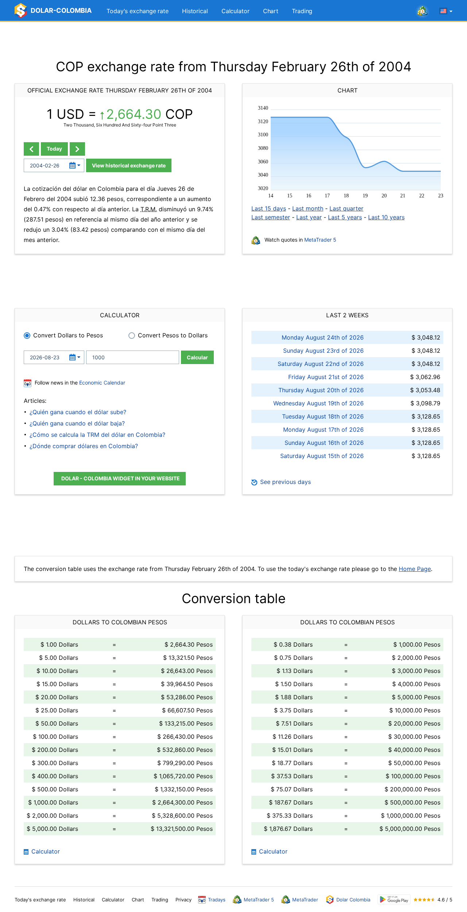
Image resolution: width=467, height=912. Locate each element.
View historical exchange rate (129, 165)
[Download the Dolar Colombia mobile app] (394, 899)
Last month (307, 208)
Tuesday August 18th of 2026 (323, 416)
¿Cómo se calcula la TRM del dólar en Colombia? (97, 434)
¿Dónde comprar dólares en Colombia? (84, 446)
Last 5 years (345, 217)
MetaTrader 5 (320, 239)
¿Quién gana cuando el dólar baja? (77, 423)
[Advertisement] (233, 40)
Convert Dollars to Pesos (68, 335)
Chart (271, 11)
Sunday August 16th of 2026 (324, 442)
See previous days (284, 481)
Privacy (183, 899)
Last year (309, 217)
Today (54, 148)
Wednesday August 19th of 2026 (318, 403)
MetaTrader (305, 899)
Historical (195, 11)
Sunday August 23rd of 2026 (323, 350)
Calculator (235, 11)
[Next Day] (77, 149)
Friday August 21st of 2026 (326, 377)
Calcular (197, 357)
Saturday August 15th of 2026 (322, 455)
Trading (302, 11)
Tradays (216, 899)
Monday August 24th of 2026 (323, 337)
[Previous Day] (31, 149)
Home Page (415, 568)
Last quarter (346, 208)
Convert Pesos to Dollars (173, 335)
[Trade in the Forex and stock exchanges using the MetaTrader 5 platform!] (422, 11)
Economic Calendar (102, 382)
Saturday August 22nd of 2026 (321, 363)
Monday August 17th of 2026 (323, 429)
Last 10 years (386, 217)
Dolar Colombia (353, 899)
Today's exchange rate (138, 11)
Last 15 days (268, 208)
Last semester (270, 217)
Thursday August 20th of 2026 (321, 390)
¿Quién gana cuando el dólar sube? (78, 412)
